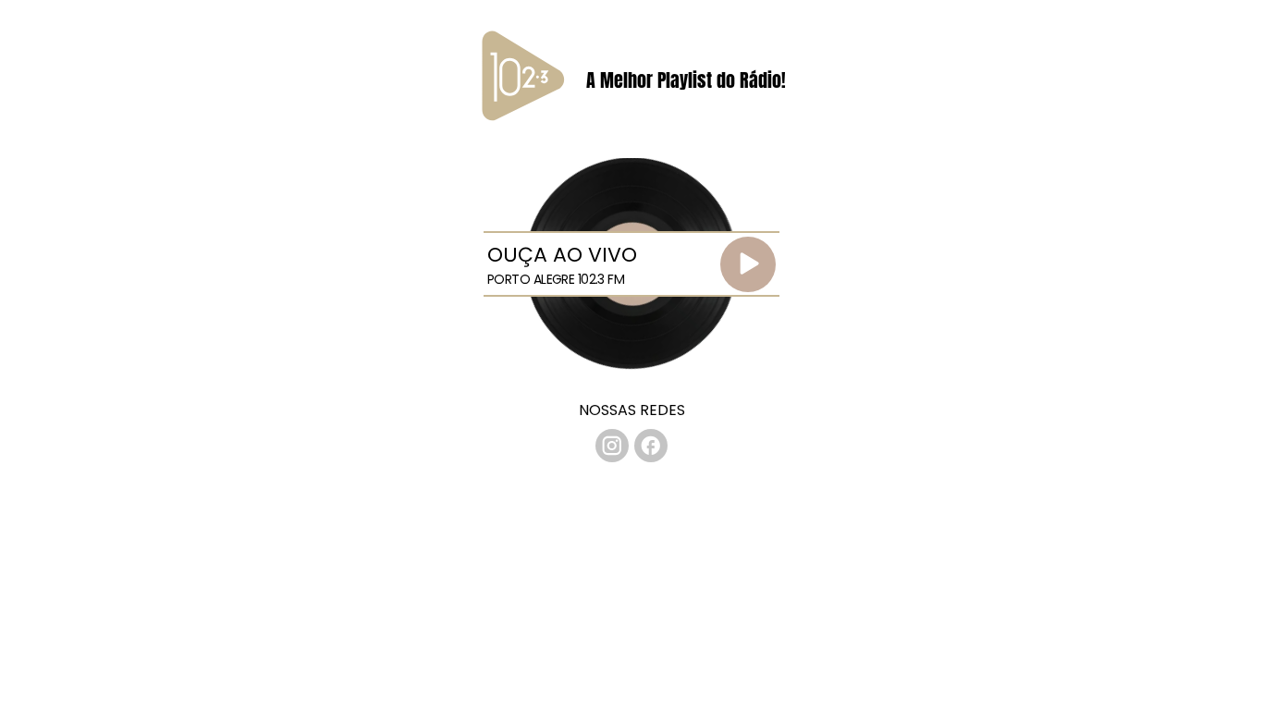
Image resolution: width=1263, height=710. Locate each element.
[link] (612, 445)
